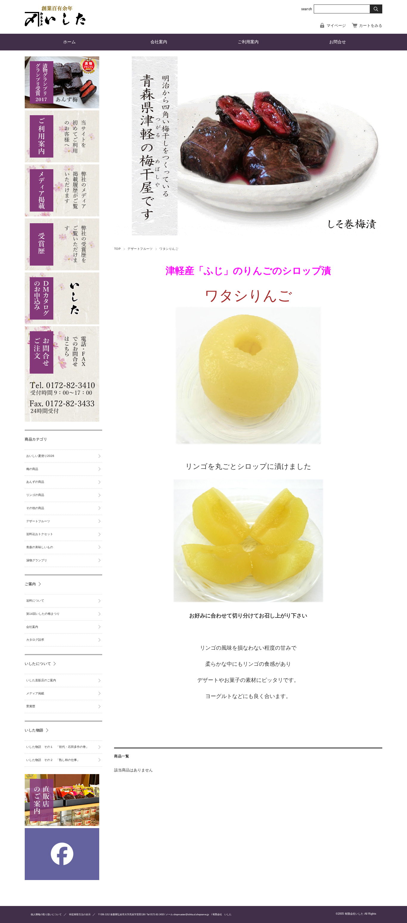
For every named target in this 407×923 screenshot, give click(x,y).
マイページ (336, 25)
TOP (117, 248)
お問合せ (337, 42)
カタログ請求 (35, 639)
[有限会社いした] (55, 24)
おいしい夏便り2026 (40, 455)
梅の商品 (32, 469)
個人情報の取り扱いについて (46, 914)
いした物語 (34, 730)
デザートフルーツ (140, 248)
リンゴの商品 (35, 495)
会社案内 (158, 42)
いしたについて (38, 663)
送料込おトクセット (39, 534)
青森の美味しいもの (39, 547)
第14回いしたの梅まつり (43, 613)
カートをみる (370, 25)
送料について (35, 600)
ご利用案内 (248, 42)
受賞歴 (30, 706)
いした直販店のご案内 (41, 680)
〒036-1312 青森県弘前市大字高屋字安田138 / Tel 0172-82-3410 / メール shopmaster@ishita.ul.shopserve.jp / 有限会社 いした (165, 914)
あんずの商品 (35, 481)
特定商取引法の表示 (80, 914)
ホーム (69, 42)
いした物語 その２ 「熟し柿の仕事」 (53, 760)
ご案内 (30, 584)
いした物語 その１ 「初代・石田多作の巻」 (57, 746)
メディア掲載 (35, 693)
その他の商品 (35, 508)
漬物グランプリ (36, 560)
